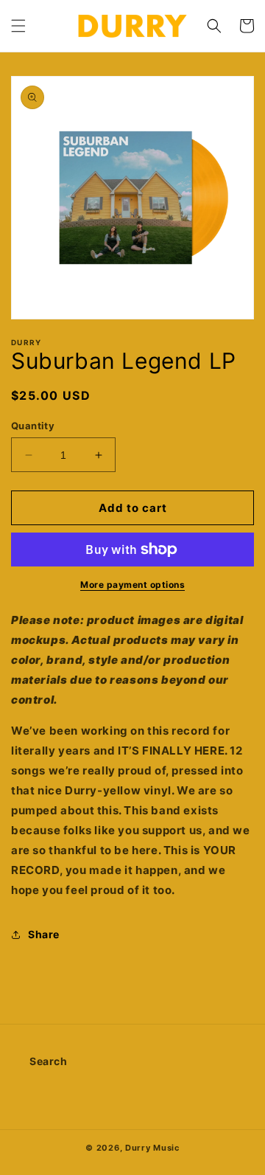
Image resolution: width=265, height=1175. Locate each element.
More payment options (132, 584)
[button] (18, 26)
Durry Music (152, 1148)
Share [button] (44, 934)
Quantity (32, 425)
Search (48, 1061)
